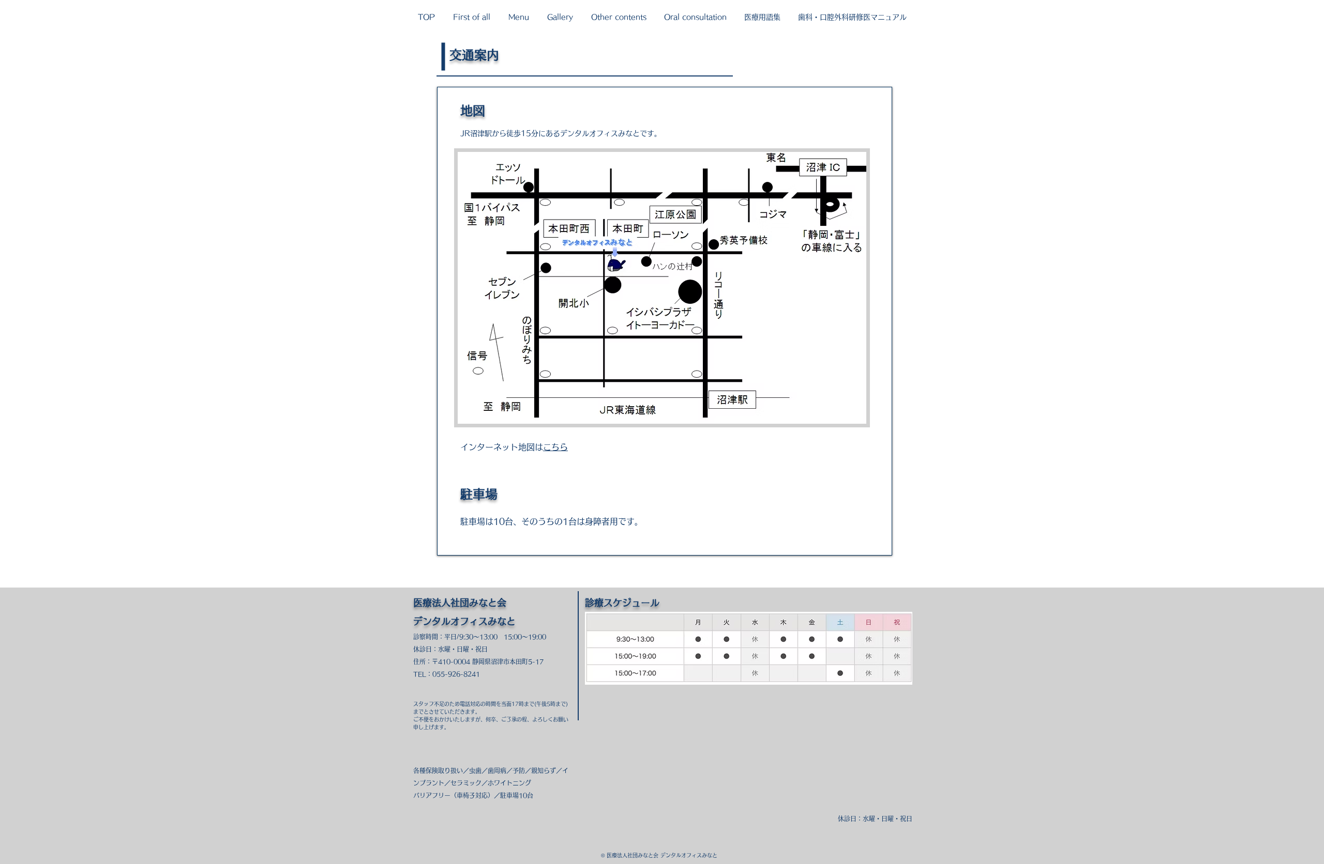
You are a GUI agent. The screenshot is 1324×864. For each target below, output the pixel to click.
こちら (555, 447)
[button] (471, 17)
